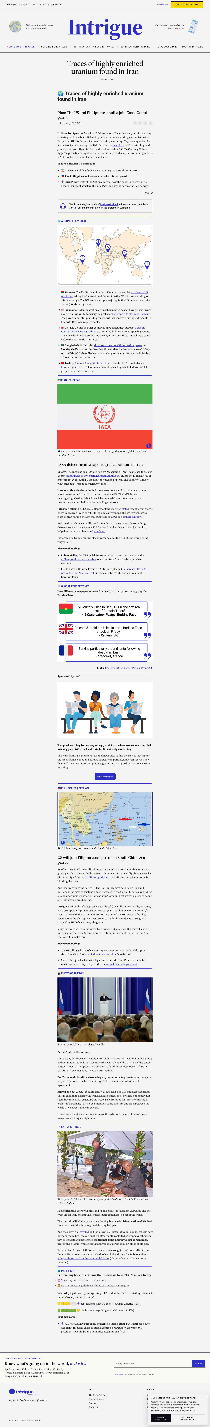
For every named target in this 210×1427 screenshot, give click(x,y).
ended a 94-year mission (102, 954)
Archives (12, 4)
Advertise (57, 4)
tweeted (84, 1232)
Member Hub (162, 5)
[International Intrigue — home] (23, 1392)
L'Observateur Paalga (127, 668)
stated (125, 509)
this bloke (118, 145)
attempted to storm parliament (131, 314)
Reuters (109, 668)
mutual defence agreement (121, 964)
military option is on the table (78, 559)
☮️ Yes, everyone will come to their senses (81, 1280)
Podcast (24, 4)
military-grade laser (98, 877)
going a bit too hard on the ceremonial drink (83, 1258)
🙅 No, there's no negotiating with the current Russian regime (93, 1285)
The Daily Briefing (98, 1395)
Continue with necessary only (188, 1418)
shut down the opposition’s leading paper (118, 345)
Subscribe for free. (105, 777)
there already (133, 516)
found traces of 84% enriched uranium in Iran (92, 475)
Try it (198, 1363)
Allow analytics (160, 1418)
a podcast (99, 531)
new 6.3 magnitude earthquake (95, 363)
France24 (146, 668)
